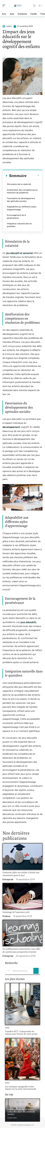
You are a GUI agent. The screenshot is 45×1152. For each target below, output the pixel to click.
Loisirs (7, 1028)
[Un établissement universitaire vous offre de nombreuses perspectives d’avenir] (22, 933)
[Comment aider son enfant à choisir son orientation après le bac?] (22, 856)
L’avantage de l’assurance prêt (16, 912)
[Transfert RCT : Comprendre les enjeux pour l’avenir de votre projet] (22, 1004)
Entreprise (7, 879)
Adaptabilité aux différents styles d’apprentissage (21, 208)
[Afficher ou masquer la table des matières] (33, 175)
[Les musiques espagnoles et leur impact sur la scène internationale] (22, 1059)
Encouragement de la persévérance (16, 216)
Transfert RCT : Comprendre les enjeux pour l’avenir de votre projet (21, 1032)
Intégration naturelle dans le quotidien (19, 224)
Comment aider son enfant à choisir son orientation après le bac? (20, 874)
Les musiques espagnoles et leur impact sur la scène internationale (20, 1087)
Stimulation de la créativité (19, 184)
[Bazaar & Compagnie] (18, 5)
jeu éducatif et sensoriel (19, 253)
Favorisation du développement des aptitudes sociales (21, 199)
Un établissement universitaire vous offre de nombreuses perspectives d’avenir (21, 950)
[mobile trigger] (4, 5)
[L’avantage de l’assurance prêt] (22, 896)
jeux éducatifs (28, 622)
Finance (6, 916)
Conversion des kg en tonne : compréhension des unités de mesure (21, 1112)
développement (11, 427)
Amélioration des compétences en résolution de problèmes (22, 191)
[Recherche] (34, 6)
